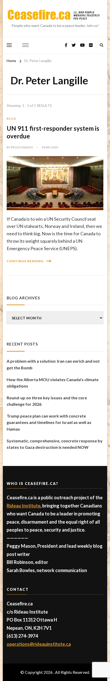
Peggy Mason (22, 147)
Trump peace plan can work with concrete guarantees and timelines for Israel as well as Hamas (49, 422)
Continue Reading (25, 261)
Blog (11, 118)
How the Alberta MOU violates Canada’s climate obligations (52, 383)
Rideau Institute (23, 506)
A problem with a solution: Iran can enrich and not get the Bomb (53, 364)
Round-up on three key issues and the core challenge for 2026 (47, 401)
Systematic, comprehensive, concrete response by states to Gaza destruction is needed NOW (55, 444)
